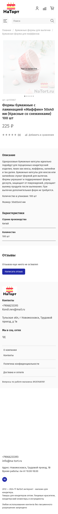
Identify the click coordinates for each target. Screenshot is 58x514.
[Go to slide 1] (24, 96)
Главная (6, 30)
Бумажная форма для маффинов (20, 33)
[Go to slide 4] (31, 96)
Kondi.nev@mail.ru (13, 309)
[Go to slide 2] (26, 96)
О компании (10, 350)
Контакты (8, 355)
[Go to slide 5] (33, 96)
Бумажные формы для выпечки (33, 30)
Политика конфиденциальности (21, 363)
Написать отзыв (14, 271)
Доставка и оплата (13, 372)
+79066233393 (10, 305)
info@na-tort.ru (12, 461)
